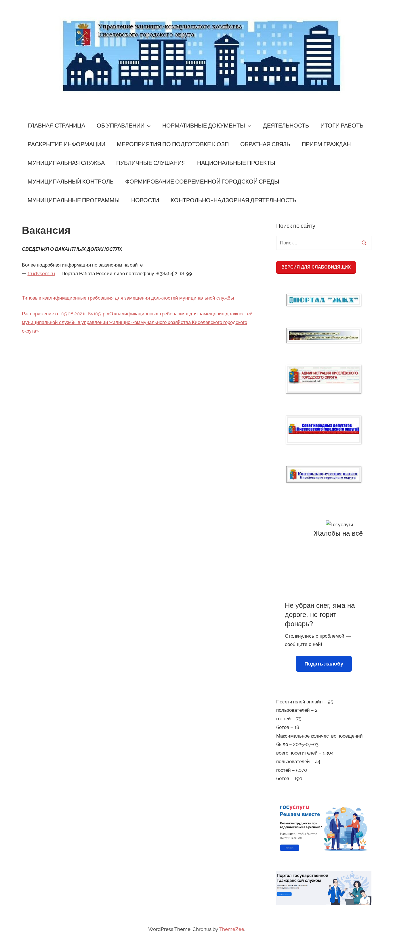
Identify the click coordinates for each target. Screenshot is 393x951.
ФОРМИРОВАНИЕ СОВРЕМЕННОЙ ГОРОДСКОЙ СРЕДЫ (202, 181)
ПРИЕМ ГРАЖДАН (326, 144)
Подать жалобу (323, 664)
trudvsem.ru (41, 273)
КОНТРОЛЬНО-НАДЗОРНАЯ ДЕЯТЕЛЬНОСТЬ (233, 200)
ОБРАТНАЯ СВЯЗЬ (265, 144)
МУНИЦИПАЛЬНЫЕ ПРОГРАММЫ (74, 200)
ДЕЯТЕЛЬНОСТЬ (286, 125)
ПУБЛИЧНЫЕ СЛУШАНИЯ (151, 163)
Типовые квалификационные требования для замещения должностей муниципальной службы (128, 298)
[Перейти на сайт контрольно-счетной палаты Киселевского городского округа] (324, 474)
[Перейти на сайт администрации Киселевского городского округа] (324, 375)
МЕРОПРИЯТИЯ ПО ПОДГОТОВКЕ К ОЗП (173, 144)
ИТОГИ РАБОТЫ (342, 125)
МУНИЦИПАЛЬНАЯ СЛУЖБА (66, 163)
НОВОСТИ (145, 200)
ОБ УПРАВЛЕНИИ (120, 125)
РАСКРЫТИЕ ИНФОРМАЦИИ (66, 144)
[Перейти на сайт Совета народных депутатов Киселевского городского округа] (324, 428)
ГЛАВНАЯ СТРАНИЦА (56, 125)
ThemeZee (231, 929)
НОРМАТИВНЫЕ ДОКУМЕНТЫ (203, 125)
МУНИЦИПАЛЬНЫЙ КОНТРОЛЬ (71, 181)
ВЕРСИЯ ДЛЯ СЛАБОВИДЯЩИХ (316, 267)
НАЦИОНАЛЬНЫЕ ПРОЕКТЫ (236, 163)
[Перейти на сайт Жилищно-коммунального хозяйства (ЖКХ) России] (323, 300)
